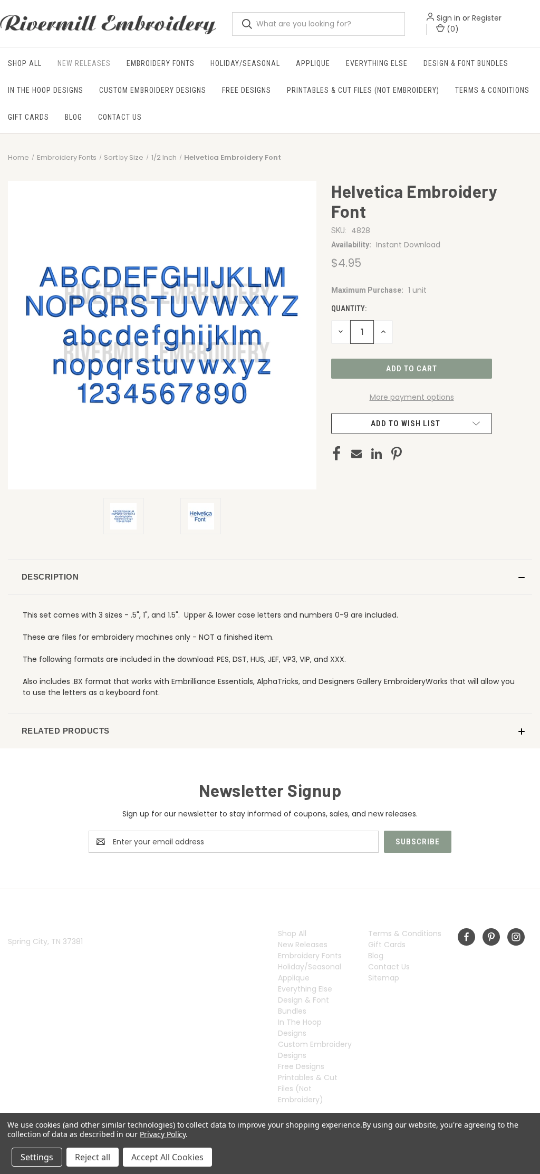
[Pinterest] (396, 453)
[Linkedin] (376, 453)
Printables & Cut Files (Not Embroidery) (363, 90)
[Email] (356, 453)
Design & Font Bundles (465, 63)
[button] (270, 577)
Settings (37, 1157)
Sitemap (383, 978)
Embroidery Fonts (161, 63)
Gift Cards (28, 117)
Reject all (92, 1157)
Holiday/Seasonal (245, 63)
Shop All (25, 63)
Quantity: (349, 308)
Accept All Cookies (167, 1157)
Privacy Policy (163, 1134)
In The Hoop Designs (45, 90)
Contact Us (120, 117)
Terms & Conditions (492, 90)
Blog (73, 117)
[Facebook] (336, 453)
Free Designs (246, 90)
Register (487, 18)
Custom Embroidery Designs (152, 90)
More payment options (412, 397)
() (452, 29)
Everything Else (377, 63)
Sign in (448, 18)
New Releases (84, 63)
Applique (313, 63)
